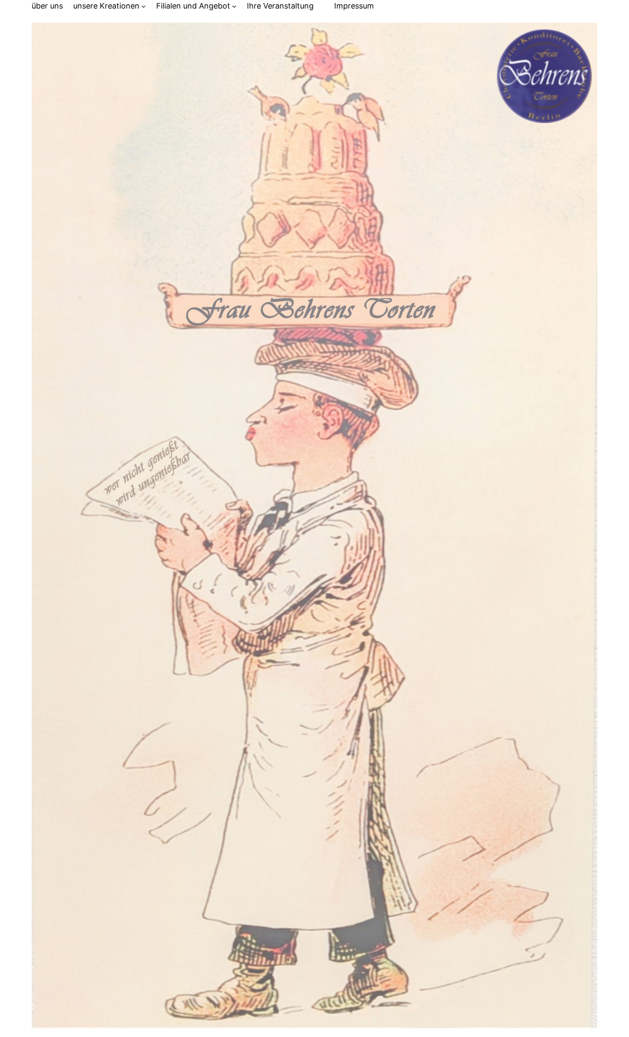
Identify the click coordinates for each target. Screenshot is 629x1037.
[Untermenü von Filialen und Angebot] (234, 6)
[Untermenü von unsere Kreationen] (143, 6)
